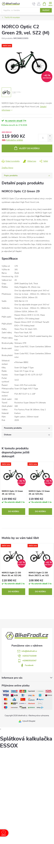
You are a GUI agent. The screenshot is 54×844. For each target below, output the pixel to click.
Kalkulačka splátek (14, 140)
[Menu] (50, 3)
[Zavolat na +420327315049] (33, 4)
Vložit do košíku (29, 148)
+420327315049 (29, 656)
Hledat (46, 10)
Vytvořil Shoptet (28, 721)
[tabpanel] (13, 489)
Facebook (29, 665)
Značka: (7, 168)
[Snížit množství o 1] (50, 140)
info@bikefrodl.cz (29, 651)
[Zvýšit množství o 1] (50, 136)
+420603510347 (29, 660)
